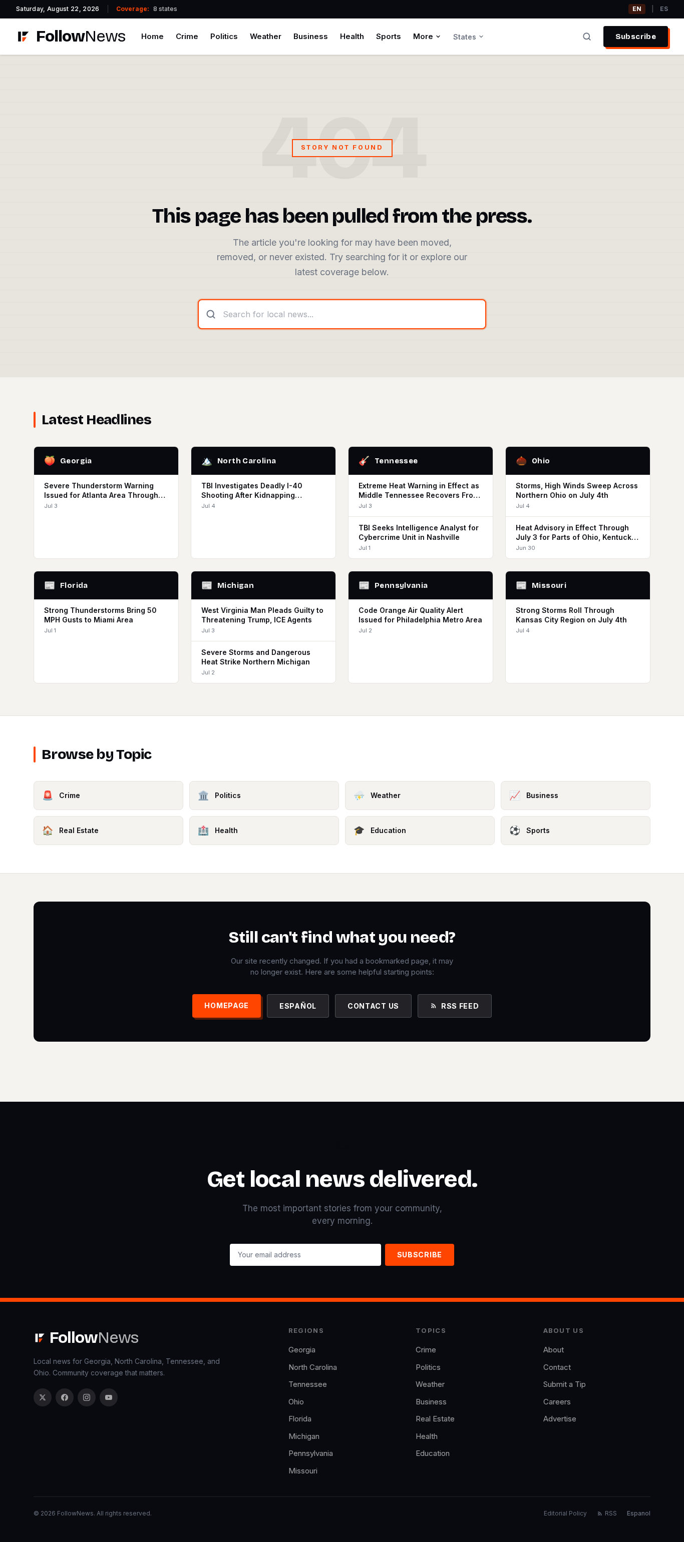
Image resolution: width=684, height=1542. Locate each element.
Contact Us (373, 1006)
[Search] (586, 36)
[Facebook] (65, 1397)
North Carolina (312, 1367)
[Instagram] (87, 1397)
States (464, 37)
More (423, 36)
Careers (557, 1401)
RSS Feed (460, 1006)
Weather (265, 36)
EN (636, 9)
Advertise (559, 1418)
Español (297, 1006)
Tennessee (307, 1384)
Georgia (301, 1349)
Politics (224, 36)
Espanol (638, 1513)
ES (664, 9)
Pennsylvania (310, 1453)
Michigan (303, 1436)
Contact (557, 1367)
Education (433, 1453)
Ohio (296, 1401)
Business (310, 36)
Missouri (302, 1470)
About (553, 1349)
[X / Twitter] (43, 1397)
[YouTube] (109, 1397)
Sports (388, 36)
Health (352, 36)
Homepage (226, 1005)
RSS (611, 1513)
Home (152, 36)
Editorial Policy (565, 1513)
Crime (187, 36)
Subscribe (635, 36)
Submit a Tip (564, 1384)
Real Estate (435, 1418)
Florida (299, 1418)
